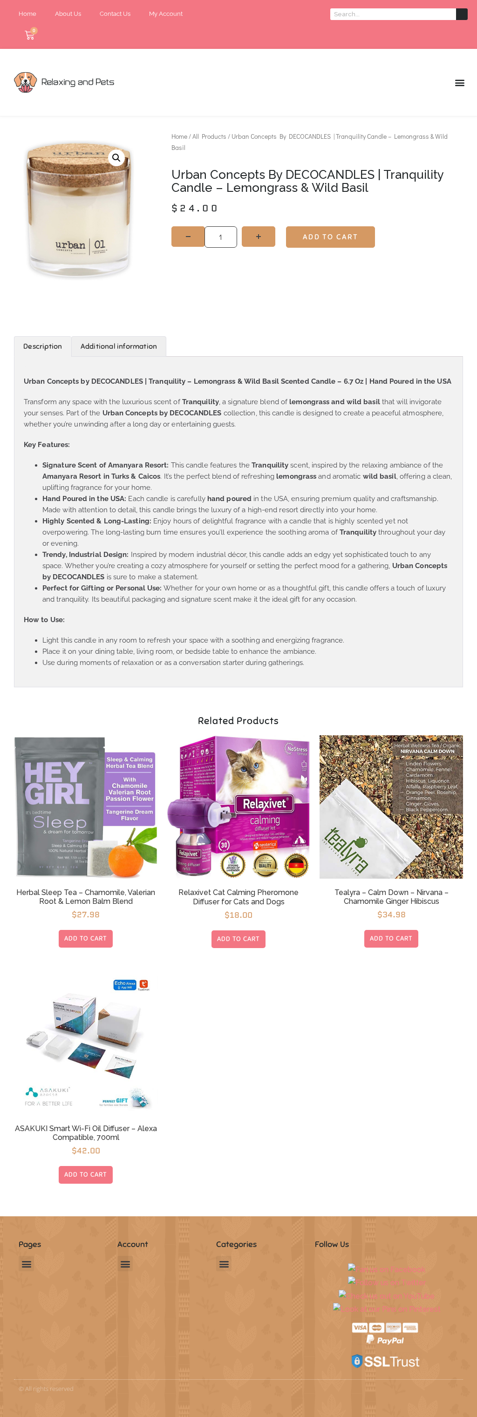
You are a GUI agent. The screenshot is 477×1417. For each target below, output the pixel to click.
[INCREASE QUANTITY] (258, 236)
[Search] (462, 14)
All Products (209, 136)
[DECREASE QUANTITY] (188, 236)
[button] (460, 82)
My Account (166, 13)
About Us (68, 13)
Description (42, 346)
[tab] (42, 346)
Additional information (119, 346)
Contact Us (115, 13)
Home (27, 13)
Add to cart (330, 237)
